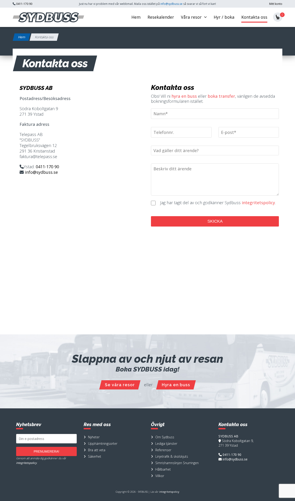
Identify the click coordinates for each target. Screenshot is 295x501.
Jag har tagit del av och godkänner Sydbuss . (217, 202)
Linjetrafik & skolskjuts (171, 456)
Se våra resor (120, 384)
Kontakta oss (254, 17)
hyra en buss (184, 96)
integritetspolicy (258, 202)
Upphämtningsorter (102, 443)
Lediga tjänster (166, 443)
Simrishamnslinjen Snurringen (177, 463)
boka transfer (221, 96)
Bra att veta (96, 450)
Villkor (159, 476)
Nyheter (94, 437)
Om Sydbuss (164, 437)
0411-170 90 (24, 4)
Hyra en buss (176, 384)
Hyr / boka (224, 17)
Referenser (163, 450)
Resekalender (161, 17)
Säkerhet (94, 456)
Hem (136, 17)
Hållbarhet (163, 469)
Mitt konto (275, 4)
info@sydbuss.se (171, 4)
